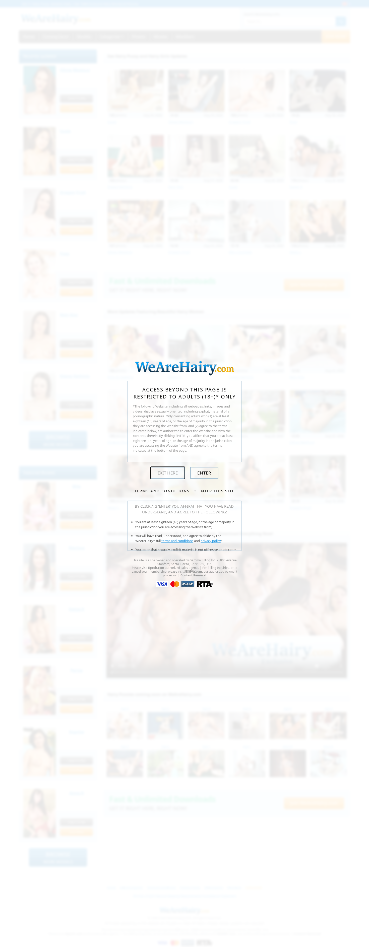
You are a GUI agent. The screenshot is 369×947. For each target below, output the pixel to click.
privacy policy (211, 540)
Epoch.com (156, 568)
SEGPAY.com (193, 571)
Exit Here (168, 473)
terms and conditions (177, 540)
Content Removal (193, 575)
